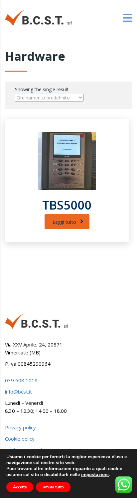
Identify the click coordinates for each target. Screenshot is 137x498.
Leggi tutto (64, 222)
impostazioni (95, 475)
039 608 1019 (21, 380)
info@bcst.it (18, 391)
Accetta (20, 487)
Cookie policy (20, 438)
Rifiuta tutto (53, 487)
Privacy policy (20, 427)
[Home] (38, 17)
